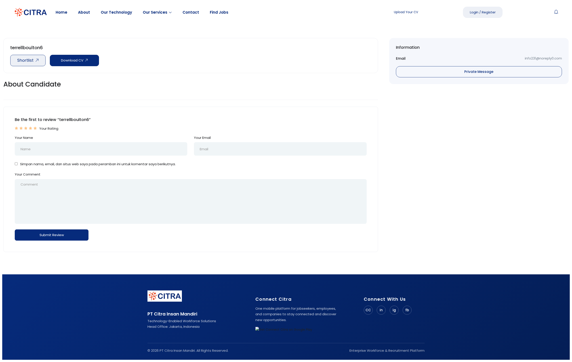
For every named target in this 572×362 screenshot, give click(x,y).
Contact (191, 12)
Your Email (202, 137)
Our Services (155, 12)
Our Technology (116, 12)
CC (368, 310)
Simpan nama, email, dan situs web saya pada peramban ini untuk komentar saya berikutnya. (98, 164)
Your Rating (48, 128)
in (381, 310)
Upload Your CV (406, 12)
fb (407, 310)
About (84, 12)
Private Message (478, 71)
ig (394, 310)
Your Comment (27, 174)
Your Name (24, 137)
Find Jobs (219, 12)
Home (61, 12)
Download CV (72, 60)
